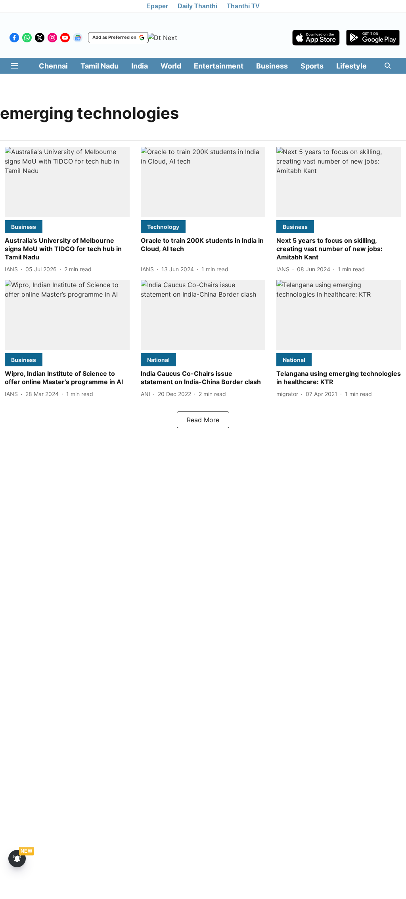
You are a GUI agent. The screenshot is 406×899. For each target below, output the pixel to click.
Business (272, 66)
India (139, 66)
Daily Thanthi (197, 6)
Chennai (53, 66)
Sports (312, 66)
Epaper (157, 6)
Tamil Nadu (99, 66)
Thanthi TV (243, 6)
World (171, 66)
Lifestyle (351, 66)
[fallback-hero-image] (67, 182)
